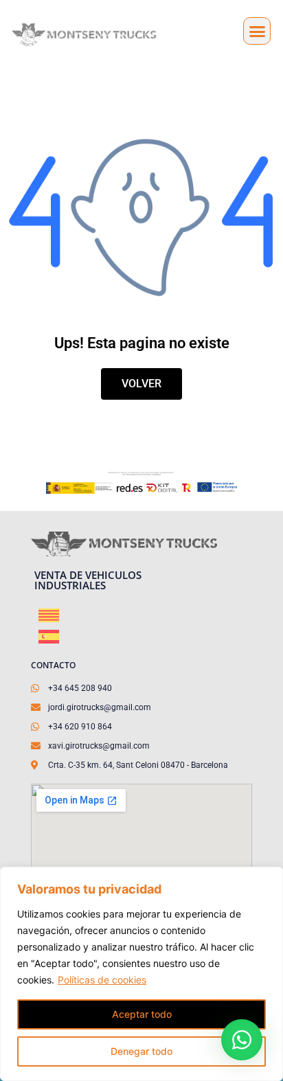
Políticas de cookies (102, 980)
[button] (257, 31)
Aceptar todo (142, 1014)
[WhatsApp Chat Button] (241, 1039)
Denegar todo (141, 1051)
